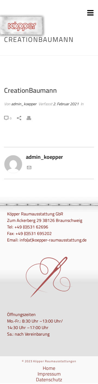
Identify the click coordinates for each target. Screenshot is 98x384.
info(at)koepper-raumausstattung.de (53, 240)
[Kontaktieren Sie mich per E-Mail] (29, 168)
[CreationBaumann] (49, 71)
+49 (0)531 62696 (31, 227)
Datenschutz (49, 379)
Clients (39, 51)
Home (25, 51)
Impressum (49, 374)
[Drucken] (31, 117)
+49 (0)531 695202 (34, 233)
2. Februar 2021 (66, 103)
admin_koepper (23, 103)
